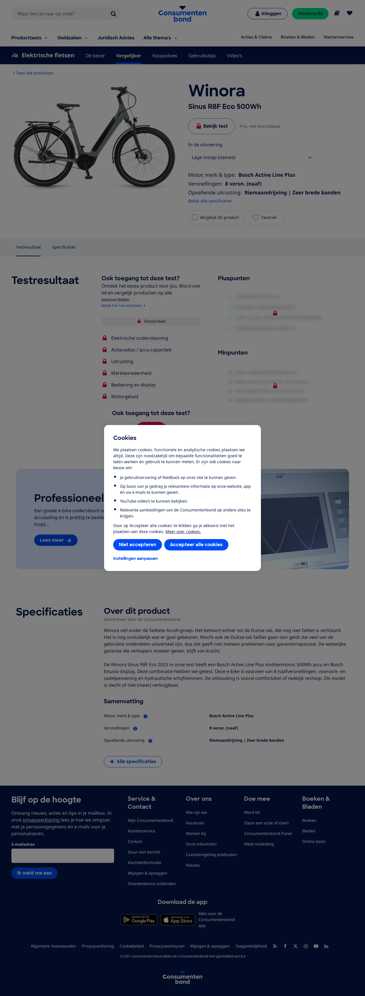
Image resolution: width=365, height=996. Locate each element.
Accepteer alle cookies (196, 545)
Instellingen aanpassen (135, 558)
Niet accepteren (137, 545)
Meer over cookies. (183, 531)
